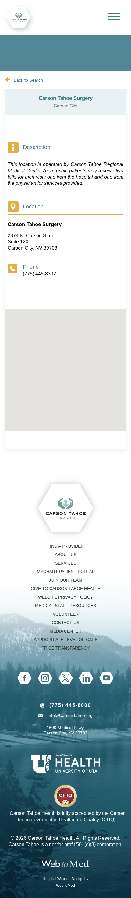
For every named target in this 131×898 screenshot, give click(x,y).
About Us (65, 554)
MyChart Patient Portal (65, 571)
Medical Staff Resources (65, 605)
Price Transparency (65, 648)
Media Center (65, 631)
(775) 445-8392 (39, 273)
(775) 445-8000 (70, 705)
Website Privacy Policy (65, 597)
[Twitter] (65, 678)
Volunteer (66, 614)
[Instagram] (45, 678)
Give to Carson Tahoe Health (66, 588)
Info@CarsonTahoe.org (70, 715)
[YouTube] (106, 678)
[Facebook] (24, 678)
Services (65, 563)
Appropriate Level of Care (65, 639)
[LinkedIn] (86, 678)
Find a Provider (65, 546)
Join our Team (65, 580)
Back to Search (28, 80)
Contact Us (65, 622)
